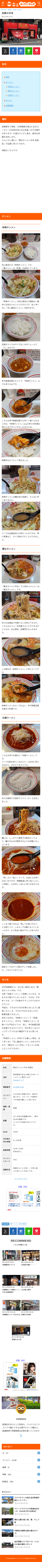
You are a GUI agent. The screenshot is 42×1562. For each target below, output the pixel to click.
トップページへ (21, 1179)
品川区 (6, 1224)
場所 (8, 77)
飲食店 (7, 1482)
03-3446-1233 (18, 1087)
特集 (6, 1474)
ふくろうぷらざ (19, 1558)
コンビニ (9, 1460)
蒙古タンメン (13, 91)
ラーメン (15, 1224)
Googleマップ (18, 1080)
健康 (5, 1467)
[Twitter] (21, 1435)
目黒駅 (24, 1224)
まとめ (8, 101)
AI (5, 1453)
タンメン (9, 82)
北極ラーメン (13, 95)
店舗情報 (9, 106)
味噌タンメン (13, 87)
